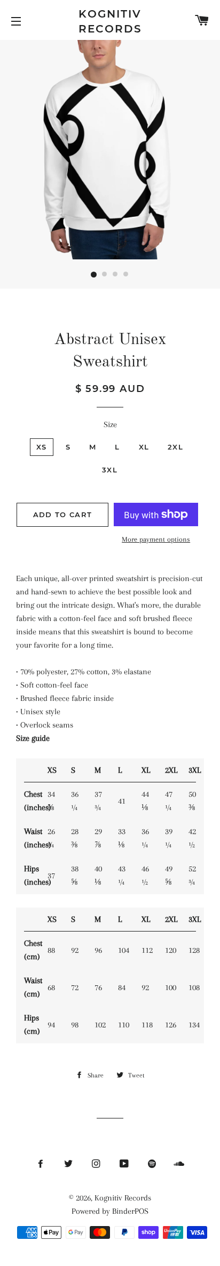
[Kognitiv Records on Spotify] (152, 1164)
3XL (109, 469)
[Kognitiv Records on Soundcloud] (179, 1164)
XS (41, 447)
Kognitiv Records (110, 21)
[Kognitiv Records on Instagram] (97, 1164)
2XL (175, 447)
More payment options (156, 539)
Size (110, 424)
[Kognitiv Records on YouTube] (125, 1164)
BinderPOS (130, 1211)
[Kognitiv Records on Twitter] (69, 1164)
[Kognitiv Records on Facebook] (41, 1164)
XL (144, 447)
